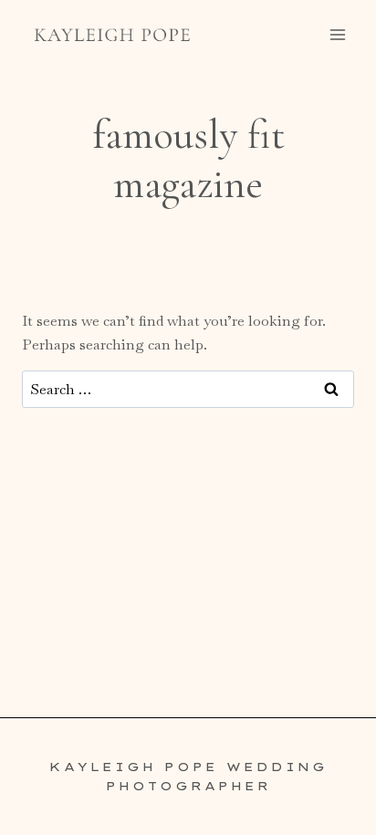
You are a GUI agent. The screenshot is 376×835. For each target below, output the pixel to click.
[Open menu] (337, 34)
